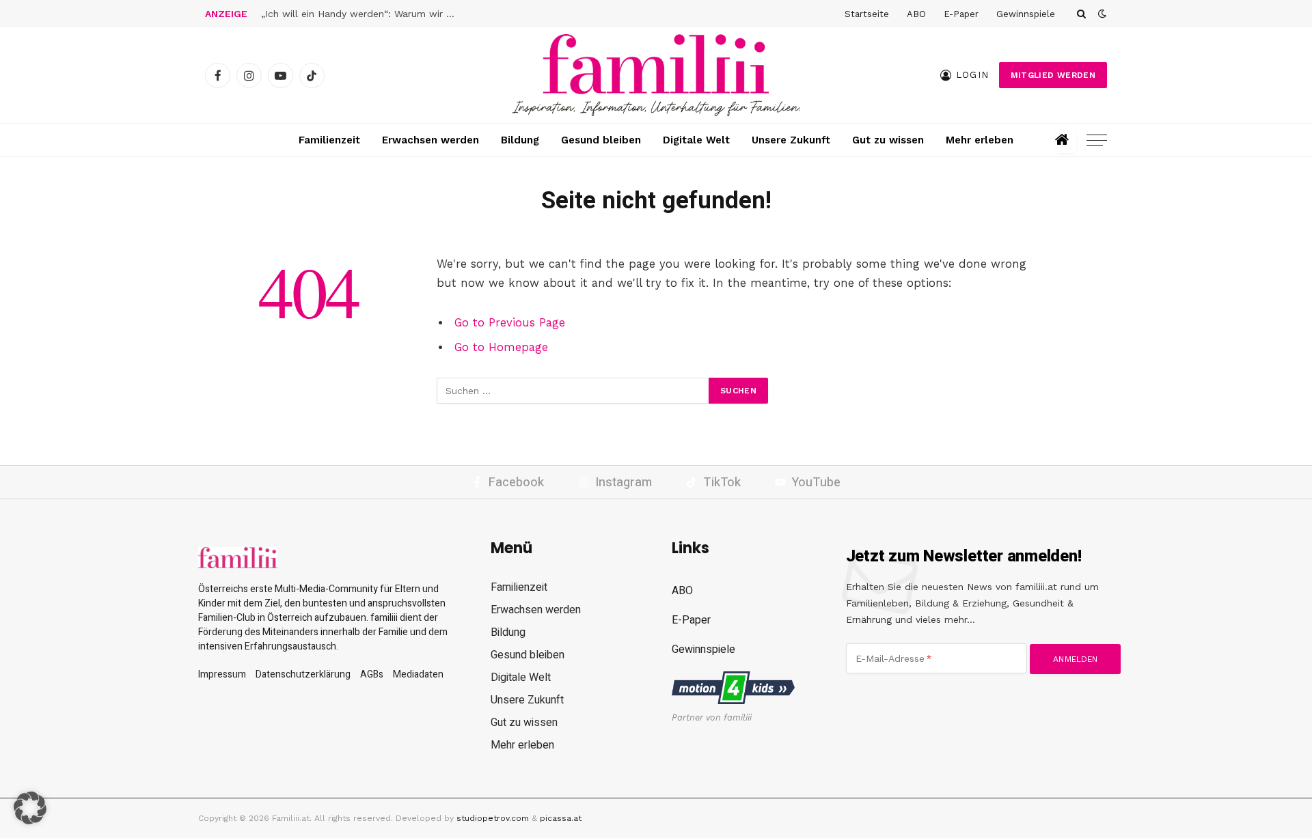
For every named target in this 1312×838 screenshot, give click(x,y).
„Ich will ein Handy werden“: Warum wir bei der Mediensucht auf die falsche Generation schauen (363, 13)
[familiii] (656, 75)
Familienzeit (329, 140)
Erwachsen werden (430, 140)
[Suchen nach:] (573, 391)
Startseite (867, 14)
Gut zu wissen (888, 140)
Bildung (520, 140)
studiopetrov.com (492, 818)
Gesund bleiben (601, 140)
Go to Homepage (501, 347)
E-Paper (961, 14)
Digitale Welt (696, 140)
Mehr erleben (979, 140)
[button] (30, 808)
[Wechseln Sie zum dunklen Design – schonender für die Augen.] (1101, 13)
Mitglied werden (1053, 75)
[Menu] (1096, 140)
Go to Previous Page (509, 322)
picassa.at (561, 818)
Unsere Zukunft (791, 140)
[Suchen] (1081, 13)
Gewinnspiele (1025, 14)
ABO (916, 14)
